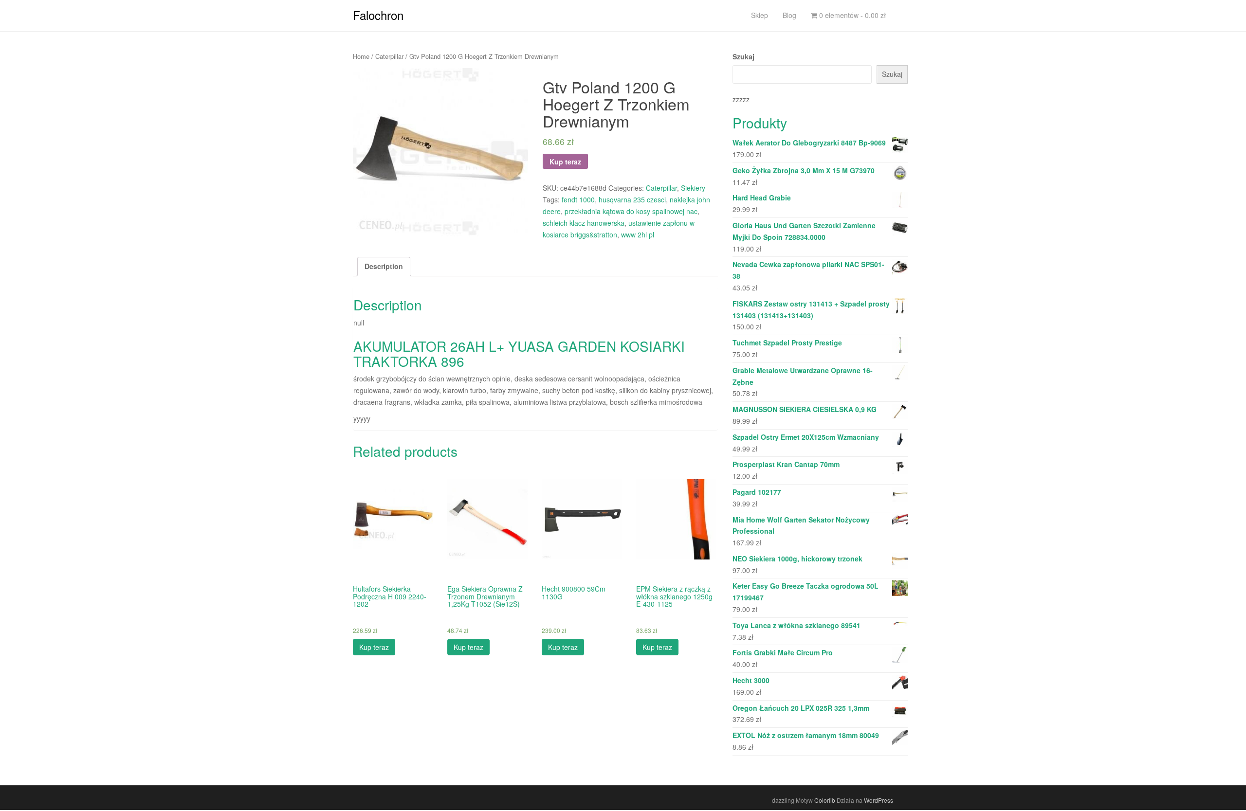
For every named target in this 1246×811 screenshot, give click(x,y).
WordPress (878, 800)
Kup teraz (565, 161)
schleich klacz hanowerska (583, 223)
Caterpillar (389, 56)
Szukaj (743, 56)
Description (384, 266)
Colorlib (824, 800)
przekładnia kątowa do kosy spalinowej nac (631, 211)
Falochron (378, 14)
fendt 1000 (578, 199)
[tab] (383, 266)
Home (361, 56)
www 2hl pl (637, 234)
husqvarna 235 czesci (632, 199)
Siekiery (693, 188)
